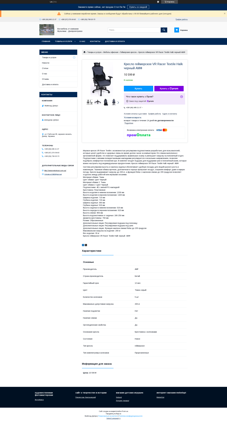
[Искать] (164, 29)
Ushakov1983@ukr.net (53, 174)
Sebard (119, 397)
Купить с (164, 88)
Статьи (45, 68)
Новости (45, 63)
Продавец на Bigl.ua (113, 414)
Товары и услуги (63, 41)
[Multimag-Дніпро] (46, 35)
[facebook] (83, 245)
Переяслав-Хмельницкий (85, 397)
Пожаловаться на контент (107, 416)
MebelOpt (160, 397)
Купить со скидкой (138, 7)
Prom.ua (125, 411)
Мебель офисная (110, 52)
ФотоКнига (39, 400)
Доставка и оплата (115, 41)
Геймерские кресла (128, 52)
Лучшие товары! (122, 401)
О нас (82, 41)
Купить (138, 88)
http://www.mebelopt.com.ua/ (55, 171)
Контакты (95, 41)
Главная (46, 41)
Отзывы (45, 79)
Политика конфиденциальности (130, 416)
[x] (86, 245)
